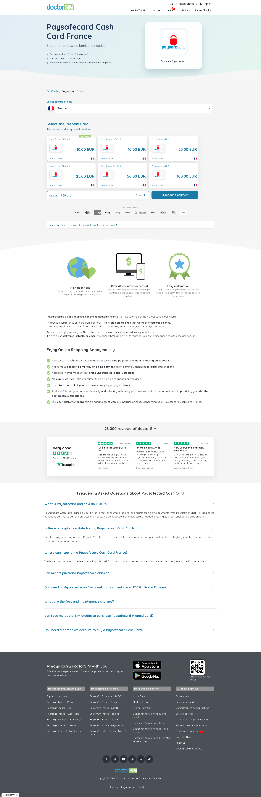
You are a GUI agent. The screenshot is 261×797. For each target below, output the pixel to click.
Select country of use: (59, 101)
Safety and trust (184, 713)
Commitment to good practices (192, 707)
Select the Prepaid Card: (68, 124)
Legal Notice (128, 787)
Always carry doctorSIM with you (77, 666)
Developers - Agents (189, 731)
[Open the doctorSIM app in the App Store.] (147, 665)
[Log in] (200, 4)
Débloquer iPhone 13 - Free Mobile (150, 730)
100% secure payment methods (192, 719)
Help (171, 3)
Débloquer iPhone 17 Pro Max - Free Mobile (151, 739)
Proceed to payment (174, 195)
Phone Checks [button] (203, 10)
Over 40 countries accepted (129, 286)
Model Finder (139, 696)
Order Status (186, 3)
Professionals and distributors (192, 725)
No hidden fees (80, 287)
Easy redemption (178, 286)
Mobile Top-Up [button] (138, 10)
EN (210, 4)
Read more (111, 225)
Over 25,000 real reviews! (189, 748)
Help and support (185, 702)
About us (180, 742)
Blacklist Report (141, 702)
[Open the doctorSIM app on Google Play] (147, 675)
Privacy (114, 787)
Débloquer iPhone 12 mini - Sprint (150, 715)
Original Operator (142, 707)
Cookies (142, 787)
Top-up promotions (57, 696)
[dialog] (10, 795)
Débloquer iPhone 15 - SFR (150, 723)
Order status (182, 696)
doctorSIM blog (184, 737)
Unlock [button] (186, 10)
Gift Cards (52, 91)
